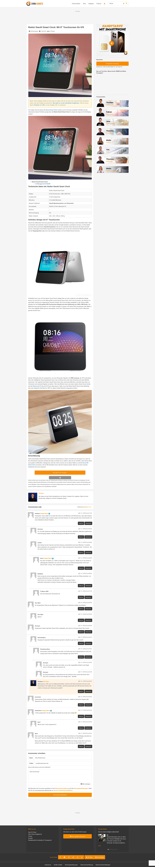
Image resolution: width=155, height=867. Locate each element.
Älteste (90, 507)
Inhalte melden (58, 864)
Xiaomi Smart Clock (51, 110)
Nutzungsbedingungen (81, 788)
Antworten (88, 523)
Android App (100, 857)
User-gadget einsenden (78, 836)
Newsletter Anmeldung (112, 63)
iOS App (89, 857)
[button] (108, 849)
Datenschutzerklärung (62, 788)
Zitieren (81, 523)
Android (36, 105)
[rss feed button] (82, 857)
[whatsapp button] (77, 857)
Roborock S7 (37, 386)
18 (34, 31)
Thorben (41, 493)
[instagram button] (69, 857)
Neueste (85, 507)
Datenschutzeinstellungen (103, 864)
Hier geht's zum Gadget (60, 472)
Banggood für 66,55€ (43, 183)
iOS (43, 105)
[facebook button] (60, 857)
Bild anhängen (86, 784)
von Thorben (52, 31)
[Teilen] (60, 477)
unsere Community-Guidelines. (63, 790)
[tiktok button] (73, 857)
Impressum (48, 864)
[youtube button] (64, 857)
